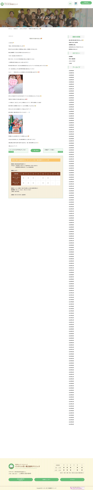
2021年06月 (71, 197)
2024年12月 (71, 109)
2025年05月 (71, 100)
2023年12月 (71, 129)
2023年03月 (71, 150)
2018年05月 (71, 281)
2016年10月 (71, 324)
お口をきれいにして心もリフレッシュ (76, 47)
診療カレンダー (46, 479)
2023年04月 (71, 147)
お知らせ (16, 28)
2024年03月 (71, 122)
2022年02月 (71, 179)
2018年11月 (71, 267)
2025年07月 (71, 95)
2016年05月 (71, 335)
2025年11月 (71, 88)
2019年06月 (71, 252)
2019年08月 (71, 247)
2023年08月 (71, 138)
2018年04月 (71, 283)
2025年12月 (71, 86)
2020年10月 (71, 215)
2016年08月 (71, 329)
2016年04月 (71, 338)
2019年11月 (71, 240)
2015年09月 (71, 354)
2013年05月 (71, 417)
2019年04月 (71, 256)
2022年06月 (71, 170)
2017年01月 (71, 317)
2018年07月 (71, 276)
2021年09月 (71, 190)
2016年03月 (71, 340)
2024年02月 (71, 125)
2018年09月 (71, 272)
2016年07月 (71, 331)
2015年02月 (71, 369)
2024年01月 (71, 127)
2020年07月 (71, 222)
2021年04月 (71, 202)
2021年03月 (71, 204)
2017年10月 (71, 297)
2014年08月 (71, 383)
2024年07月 (71, 116)
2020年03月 (71, 231)
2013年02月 (71, 424)
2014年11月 (71, 376)
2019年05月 (71, 254)
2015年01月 (71, 372)
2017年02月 (71, 315)
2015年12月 (71, 347)
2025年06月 (71, 97)
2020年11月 (71, 213)
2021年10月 (71, 188)
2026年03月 (71, 79)
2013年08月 (71, 410)
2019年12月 (71, 238)
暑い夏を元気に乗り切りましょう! (75, 40)
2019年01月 (71, 263)
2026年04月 (71, 77)
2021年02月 (71, 206)
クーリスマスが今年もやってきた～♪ (18, 150)
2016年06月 (71, 333)
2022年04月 (71, 175)
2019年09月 (71, 245)
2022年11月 (71, 159)
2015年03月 (71, 367)
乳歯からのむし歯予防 (73, 42)
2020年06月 (71, 224)
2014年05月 (71, 390)
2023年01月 (71, 154)
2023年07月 (71, 140)
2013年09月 (71, 408)
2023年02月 (71, 152)
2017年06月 (71, 306)
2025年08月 (71, 93)
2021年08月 (71, 193)
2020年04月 (71, 229)
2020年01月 (71, 236)
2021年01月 (71, 208)
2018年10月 (71, 270)
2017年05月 (71, 308)
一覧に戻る (36, 150)
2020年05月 (71, 227)
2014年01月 (71, 399)
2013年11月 (71, 403)
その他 (70, 63)
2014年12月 (71, 374)
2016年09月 (71, 326)
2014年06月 (71, 388)
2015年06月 (71, 360)
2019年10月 (71, 243)
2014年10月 (71, 379)
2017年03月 (71, 313)
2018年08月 (71, 274)
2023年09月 (71, 136)
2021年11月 (71, 186)
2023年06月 (71, 143)
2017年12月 (71, 292)
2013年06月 (71, 415)
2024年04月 (71, 120)
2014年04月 (71, 392)
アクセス (72, 479)
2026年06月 (71, 75)
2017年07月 (71, 304)
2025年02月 (71, 106)
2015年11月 (71, 349)
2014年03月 (71, 394)
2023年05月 (71, 145)
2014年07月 (71, 385)
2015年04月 (71, 365)
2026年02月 (71, 82)
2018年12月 (71, 265)
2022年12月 (71, 156)
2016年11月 (71, 322)
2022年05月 (71, 172)
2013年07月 (71, 413)
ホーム (10, 28)
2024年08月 (71, 113)
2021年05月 (71, 199)
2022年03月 (71, 177)
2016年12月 (71, 320)
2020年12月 (71, 211)
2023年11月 (71, 131)
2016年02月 (71, 342)
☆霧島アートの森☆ (53, 150)
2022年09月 (71, 163)
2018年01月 (71, 290)
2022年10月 (71, 161)
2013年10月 (71, 406)
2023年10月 (71, 134)
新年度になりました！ (73, 49)
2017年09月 (71, 299)
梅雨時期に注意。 (72, 44)
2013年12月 (71, 401)
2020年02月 (71, 233)
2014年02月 (71, 397)
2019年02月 (71, 261)
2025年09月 (71, 91)
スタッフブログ (23, 28)
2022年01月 (71, 181)
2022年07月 (71, 168)
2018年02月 (71, 288)
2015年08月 (71, 356)
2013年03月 (71, 422)
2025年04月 (71, 102)
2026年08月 (71, 70)
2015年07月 (71, 358)
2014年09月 (71, 381)
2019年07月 (71, 249)
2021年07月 (71, 195)
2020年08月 (71, 220)
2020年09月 (71, 218)
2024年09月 (71, 111)
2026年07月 (71, 72)
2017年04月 (71, 311)
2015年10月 (71, 351)
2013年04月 (71, 419)
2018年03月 (71, 286)
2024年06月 (71, 118)
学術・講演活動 (72, 58)
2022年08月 (71, 165)
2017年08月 (71, 301)
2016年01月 (71, 345)
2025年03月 (71, 104)
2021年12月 (71, 184)
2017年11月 (71, 295)
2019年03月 (71, 258)
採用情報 (71, 56)
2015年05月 (71, 363)
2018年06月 (71, 279)
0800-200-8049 (25, 473)
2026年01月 (71, 84)
